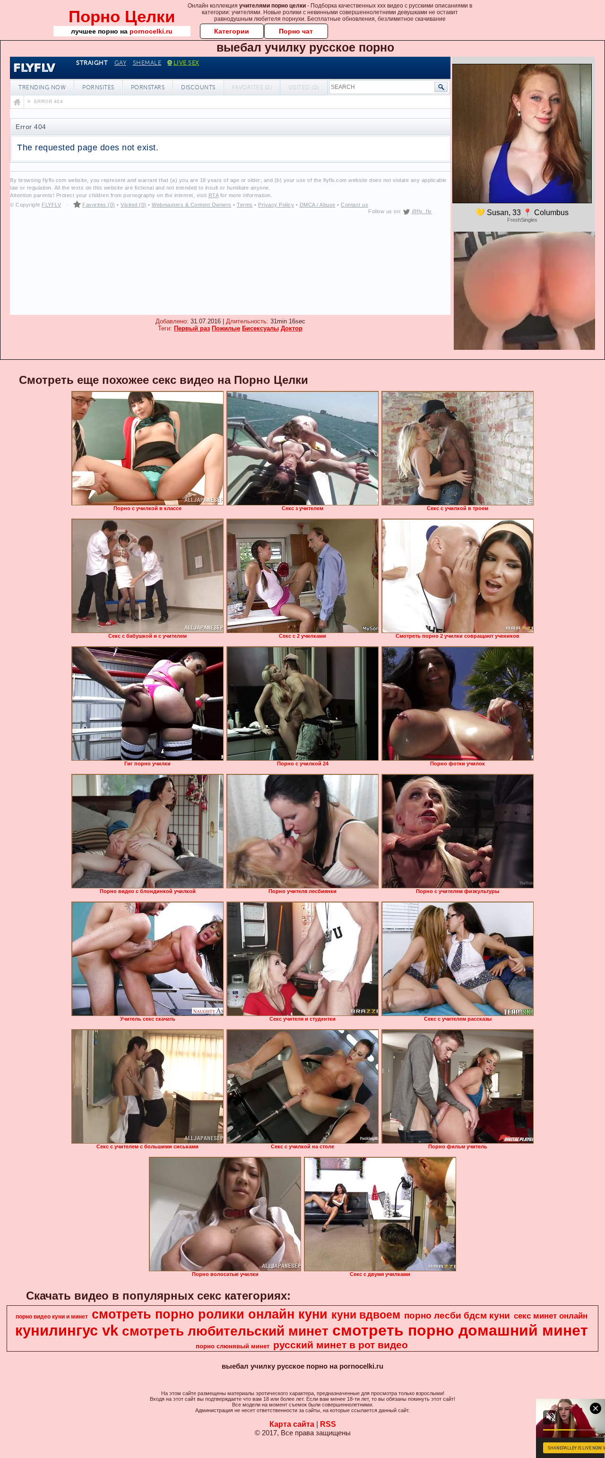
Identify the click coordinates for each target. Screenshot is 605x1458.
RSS (328, 1424)
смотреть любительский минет (225, 1331)
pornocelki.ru (151, 31)
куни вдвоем (365, 1315)
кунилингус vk (66, 1330)
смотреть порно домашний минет (460, 1330)
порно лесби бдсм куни (457, 1315)
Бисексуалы (260, 328)
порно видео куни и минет (52, 1316)
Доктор (291, 328)
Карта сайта (291, 1424)
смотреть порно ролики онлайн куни (210, 1314)
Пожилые (226, 328)
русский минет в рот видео (340, 1345)
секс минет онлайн (551, 1315)
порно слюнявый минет (232, 1346)
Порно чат (296, 31)
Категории (231, 31)
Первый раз (192, 328)
